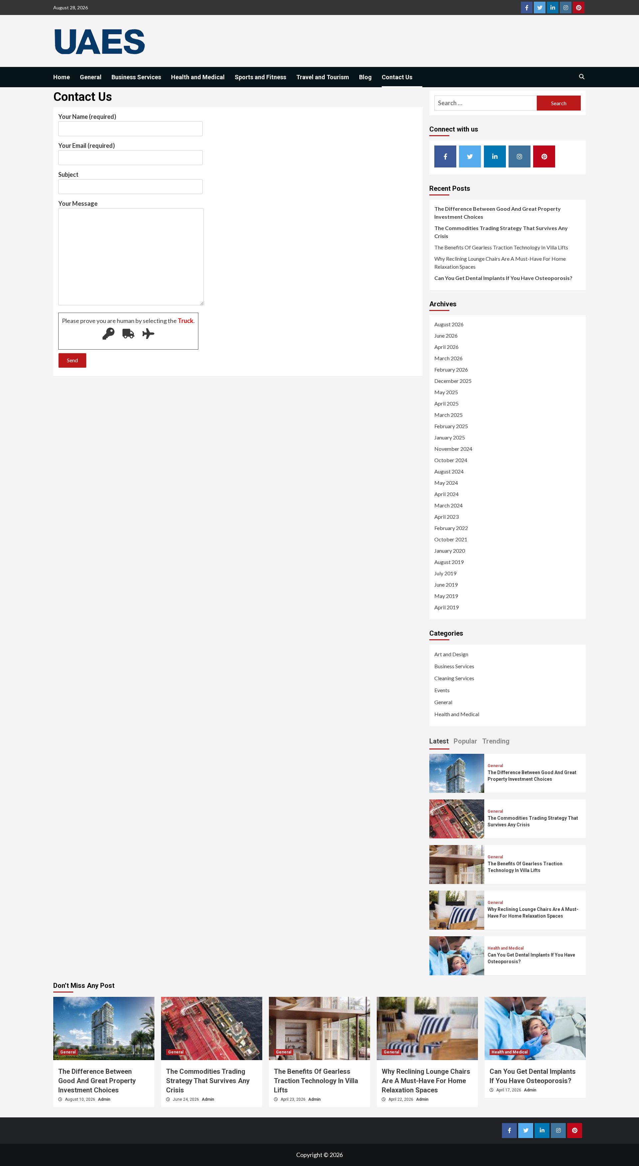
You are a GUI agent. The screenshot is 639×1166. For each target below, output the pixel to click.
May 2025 (446, 392)
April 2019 (446, 607)
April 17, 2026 (509, 1090)
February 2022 (451, 528)
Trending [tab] (496, 741)
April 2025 (446, 403)
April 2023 (446, 516)
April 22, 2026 (401, 1099)
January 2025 (449, 437)
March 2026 (448, 358)
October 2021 (450, 539)
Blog (365, 77)
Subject (68, 174)
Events (442, 690)
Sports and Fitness (260, 77)
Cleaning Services (454, 678)
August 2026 (449, 324)
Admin (104, 1099)
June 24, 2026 (186, 1099)
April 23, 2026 (294, 1099)
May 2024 (446, 482)
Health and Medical (198, 77)
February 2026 (451, 369)
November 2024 (453, 448)
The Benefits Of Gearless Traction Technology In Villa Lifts (501, 247)
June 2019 (446, 584)
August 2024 (449, 471)
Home (61, 77)
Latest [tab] (439, 741)
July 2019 (445, 573)
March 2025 (448, 415)
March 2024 (448, 505)
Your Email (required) (86, 145)
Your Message (78, 203)
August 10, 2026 (80, 1099)
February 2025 (451, 426)
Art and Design (451, 654)
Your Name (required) (87, 116)
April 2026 (446, 347)
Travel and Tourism (322, 77)
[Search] (581, 77)
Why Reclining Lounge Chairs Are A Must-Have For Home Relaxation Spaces (500, 262)
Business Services (136, 77)
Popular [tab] (465, 741)
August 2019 (449, 562)
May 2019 (446, 596)
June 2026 (446, 335)
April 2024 (446, 494)
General (91, 77)
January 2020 (449, 550)
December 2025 (453, 381)
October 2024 (450, 460)
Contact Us (397, 77)
